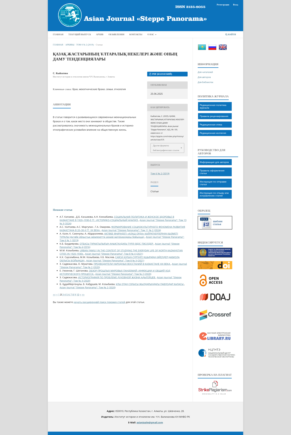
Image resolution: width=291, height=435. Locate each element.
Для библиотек (205, 82)
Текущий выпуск (79, 34)
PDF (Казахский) (162, 74)
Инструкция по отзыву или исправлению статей (214, 194)
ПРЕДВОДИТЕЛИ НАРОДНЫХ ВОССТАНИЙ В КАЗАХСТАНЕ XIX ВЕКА (132, 263)
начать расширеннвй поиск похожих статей (99, 302)
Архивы (69, 44)
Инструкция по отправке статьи (213, 183)
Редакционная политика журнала (213, 106)
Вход (235, 4)
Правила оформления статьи (212, 172)
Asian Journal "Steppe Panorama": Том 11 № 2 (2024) (131, 230)
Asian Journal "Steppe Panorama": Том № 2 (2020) (123, 274)
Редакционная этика (211, 124)
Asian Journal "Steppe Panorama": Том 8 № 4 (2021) (114, 253)
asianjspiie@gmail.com (150, 422)
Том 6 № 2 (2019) (85, 44)
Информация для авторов (214, 162)
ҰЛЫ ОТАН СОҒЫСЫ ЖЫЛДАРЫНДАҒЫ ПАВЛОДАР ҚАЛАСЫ (150, 284)
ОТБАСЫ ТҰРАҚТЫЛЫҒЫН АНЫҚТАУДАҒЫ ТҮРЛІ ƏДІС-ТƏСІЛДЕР (117, 243)
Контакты (135, 34)
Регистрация (223, 4)
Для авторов (204, 77)
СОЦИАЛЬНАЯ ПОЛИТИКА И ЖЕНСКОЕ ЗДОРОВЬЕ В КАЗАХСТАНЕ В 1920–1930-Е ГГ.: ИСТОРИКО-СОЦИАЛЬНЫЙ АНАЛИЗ (117, 218)
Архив (99, 34)
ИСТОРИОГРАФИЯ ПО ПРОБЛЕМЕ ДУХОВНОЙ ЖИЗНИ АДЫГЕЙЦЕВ (117, 277)
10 (77, 294)
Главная (58, 44)
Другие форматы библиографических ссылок (166, 148)
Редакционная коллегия (213, 133)
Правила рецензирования (214, 116)
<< (54, 294)
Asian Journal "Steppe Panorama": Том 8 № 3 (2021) (115, 260)
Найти (231, 34)
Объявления (116, 34)
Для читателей (205, 72)
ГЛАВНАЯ (58, 34)
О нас (151, 34)
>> (83, 294)
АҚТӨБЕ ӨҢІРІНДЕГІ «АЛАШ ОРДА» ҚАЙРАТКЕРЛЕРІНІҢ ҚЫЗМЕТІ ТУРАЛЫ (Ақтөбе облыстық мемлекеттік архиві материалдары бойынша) (119, 235)
